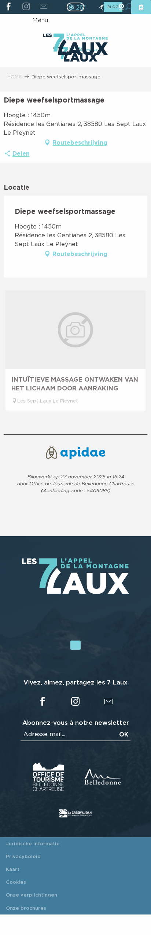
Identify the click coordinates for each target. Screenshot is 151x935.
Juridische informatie (33, 843)
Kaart (12, 869)
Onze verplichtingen (31, 894)
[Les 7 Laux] (75, 592)
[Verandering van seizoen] (78, 7)
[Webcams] (121, 7)
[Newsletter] (43, 7)
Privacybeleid (23, 856)
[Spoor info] (101, 7)
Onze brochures (26, 907)
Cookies (16, 881)
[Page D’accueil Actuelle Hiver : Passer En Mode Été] (75, 7)
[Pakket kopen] (141, 7)
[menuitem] (75, 45)
